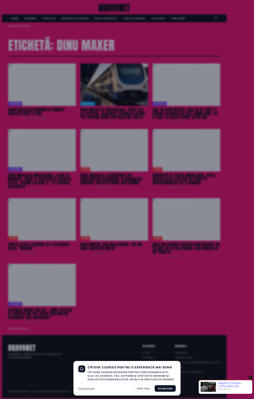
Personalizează (86, 388)
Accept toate (165, 388)
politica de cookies (159, 379)
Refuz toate (143, 388)
